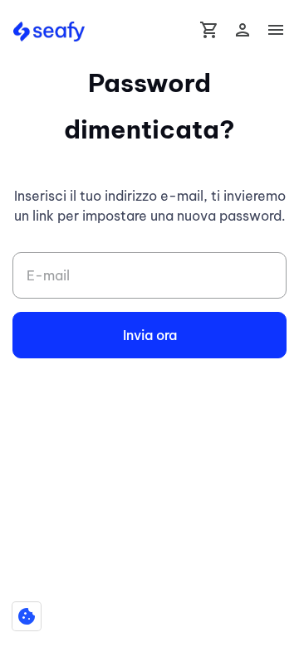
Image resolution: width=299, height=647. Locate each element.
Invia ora (150, 335)
